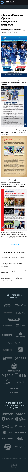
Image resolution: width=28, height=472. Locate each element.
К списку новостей (14, 244)
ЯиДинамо (6, 7)
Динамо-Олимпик (16, 7)
